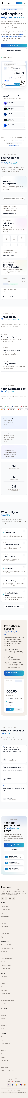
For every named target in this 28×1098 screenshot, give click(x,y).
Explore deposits (7, 296)
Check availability (13, 145)
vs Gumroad (4, 1011)
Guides (3, 1053)
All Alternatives (4, 1029)
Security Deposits (5, 930)
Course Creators (5, 997)
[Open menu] (24, 3)
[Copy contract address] (26, 1092)
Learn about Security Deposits (11, 673)
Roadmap (3, 1050)
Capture (10, 709)
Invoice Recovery (5, 955)
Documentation (5, 1043)
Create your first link (13, 845)
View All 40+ (4, 1004)
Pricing (3, 1040)
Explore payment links (8, 213)
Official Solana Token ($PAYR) (8, 1071)
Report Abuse (4, 1067)
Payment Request (5, 909)
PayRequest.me (5, 916)
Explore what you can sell (14, 50)
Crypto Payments (5, 933)
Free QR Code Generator (7, 948)
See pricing (14, 849)
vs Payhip (3, 1015)
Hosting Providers (5, 993)
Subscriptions (4, 926)
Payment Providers (5, 968)
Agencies (3, 986)
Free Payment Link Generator (8, 944)
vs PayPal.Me (4, 1025)
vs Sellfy (3, 1018)
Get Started (19, 3)
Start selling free (13, 45)
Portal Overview (5, 962)
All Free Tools (4, 951)
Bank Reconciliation (6, 965)
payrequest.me (18, 140)
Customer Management (7, 958)
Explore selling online (8, 255)
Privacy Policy (4, 1060)
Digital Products (5, 937)
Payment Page (4, 913)
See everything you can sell (13, 606)
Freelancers (4, 976)
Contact (3, 1057)
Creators (3, 983)
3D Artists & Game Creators (7, 1000)
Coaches (3, 980)
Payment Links (4, 906)
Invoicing (3, 923)
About (2, 1036)
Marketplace (4, 919)
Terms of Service (5, 1064)
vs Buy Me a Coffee (5, 1022)
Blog (2, 1047)
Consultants (4, 990)
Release (18, 709)
